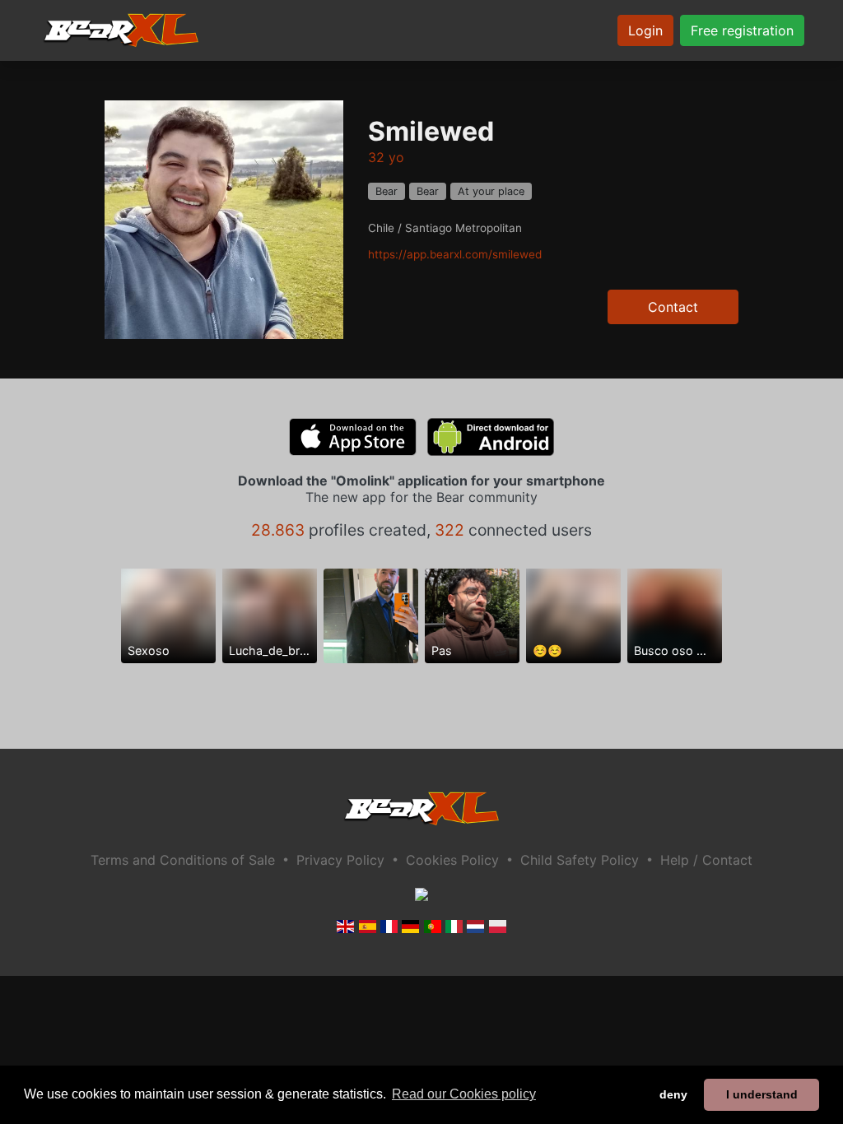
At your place (491, 191)
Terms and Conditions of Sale (183, 860)
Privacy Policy (340, 860)
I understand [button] (762, 1094)
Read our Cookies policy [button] (464, 1094)
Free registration (742, 30)
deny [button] (673, 1094)
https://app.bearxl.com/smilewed (455, 254)
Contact (673, 307)
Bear (386, 191)
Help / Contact (706, 860)
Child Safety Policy (579, 860)
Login (645, 30)
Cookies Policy (452, 860)
